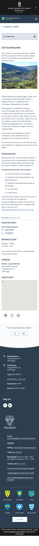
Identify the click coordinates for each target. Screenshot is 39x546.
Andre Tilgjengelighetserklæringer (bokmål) (20, 478)
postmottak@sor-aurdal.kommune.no (21, 438)
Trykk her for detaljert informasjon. (21, 530)
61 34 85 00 (18, 452)
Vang (31, 500)
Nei (23, 333)
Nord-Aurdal (7, 500)
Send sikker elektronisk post (25, 448)
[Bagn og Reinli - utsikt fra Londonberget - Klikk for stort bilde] (19, 75)
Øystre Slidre (31, 513)
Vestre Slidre (19, 513)
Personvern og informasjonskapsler (20, 468)
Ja (15, 333)
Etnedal (7, 513)
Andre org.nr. (16, 379)
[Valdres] (9, 422)
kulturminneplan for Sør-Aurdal (18, 210)
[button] (20, 294)
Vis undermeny (8, 36)
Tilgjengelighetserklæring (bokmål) (20, 473)
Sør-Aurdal (19, 500)
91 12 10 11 (21, 464)
